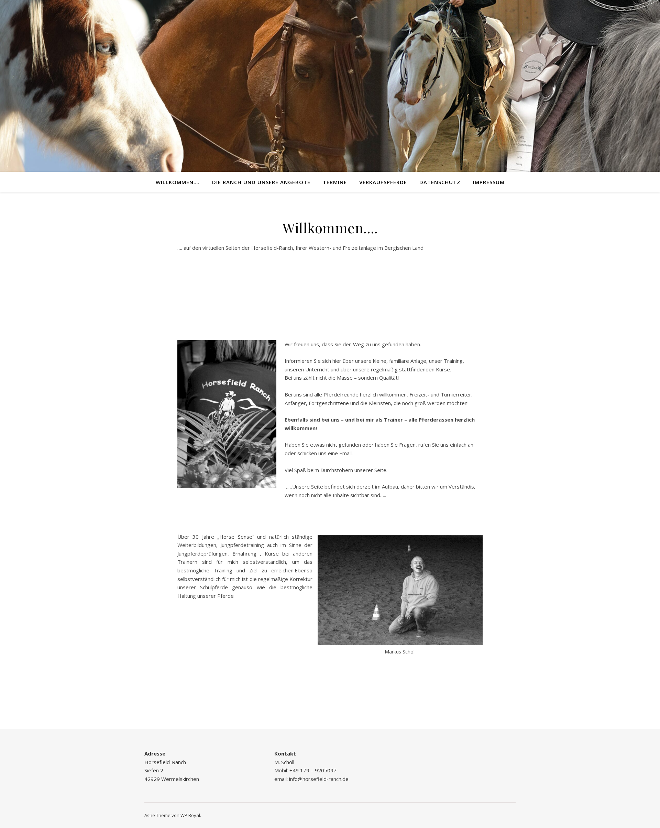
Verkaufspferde (383, 182)
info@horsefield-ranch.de (318, 778)
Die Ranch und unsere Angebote (261, 182)
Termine (335, 182)
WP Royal (190, 815)
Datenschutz (440, 182)
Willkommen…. (178, 182)
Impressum (489, 182)
